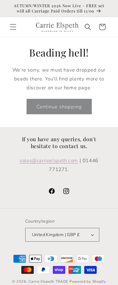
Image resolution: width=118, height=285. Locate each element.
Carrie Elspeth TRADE (48, 281)
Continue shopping (59, 106)
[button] (13, 27)
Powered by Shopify (87, 281)
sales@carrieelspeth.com (49, 160)
